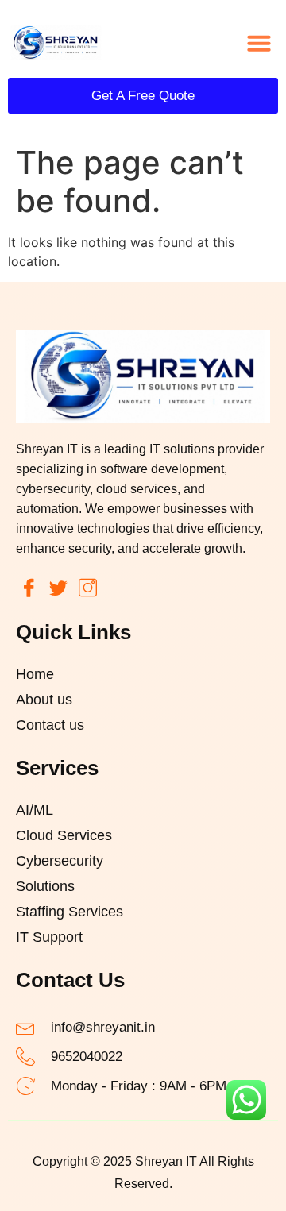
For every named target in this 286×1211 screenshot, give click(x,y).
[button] (259, 43)
